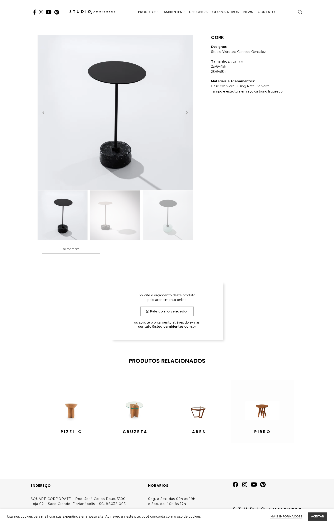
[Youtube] (255, 486)
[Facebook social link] (34, 12)
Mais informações (286, 516)
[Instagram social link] (41, 12)
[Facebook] (237, 486)
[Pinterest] (264, 486)
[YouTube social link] (49, 12)
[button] (43, 112)
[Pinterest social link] (56, 12)
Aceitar (317, 516)
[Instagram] (246, 486)
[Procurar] (300, 12)
